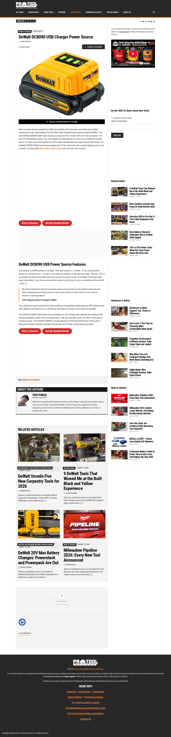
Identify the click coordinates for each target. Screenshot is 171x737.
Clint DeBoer (26, 41)
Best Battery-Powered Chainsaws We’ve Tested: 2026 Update (141, 234)
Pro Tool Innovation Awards (85, 702)
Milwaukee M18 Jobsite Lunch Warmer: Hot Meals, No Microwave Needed (141, 410)
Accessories (75, 12)
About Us (127, 12)
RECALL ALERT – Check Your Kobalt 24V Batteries (141, 440)
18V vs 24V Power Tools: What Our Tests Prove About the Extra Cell (140, 250)
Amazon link (124, 32)
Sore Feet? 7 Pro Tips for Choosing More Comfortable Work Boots (141, 326)
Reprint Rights (75, 697)
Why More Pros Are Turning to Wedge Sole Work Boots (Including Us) (141, 357)
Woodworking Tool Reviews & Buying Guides (34, 468)
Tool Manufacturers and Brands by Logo (85, 708)
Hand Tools (48, 12)
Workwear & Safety (94, 12)
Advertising (84, 691)
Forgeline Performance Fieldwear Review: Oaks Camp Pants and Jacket (140, 341)
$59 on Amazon (30, 223)
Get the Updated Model (57, 223)
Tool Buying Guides (93, 697)
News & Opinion (24, 32)
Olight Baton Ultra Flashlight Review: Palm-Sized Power (140, 372)
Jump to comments (94, 47)
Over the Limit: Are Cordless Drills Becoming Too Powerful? (141, 426)
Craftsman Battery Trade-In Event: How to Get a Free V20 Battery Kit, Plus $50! (141, 454)
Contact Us (85, 719)
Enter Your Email (119, 121)
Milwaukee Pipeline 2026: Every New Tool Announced (82, 555)
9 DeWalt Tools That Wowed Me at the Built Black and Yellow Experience (83, 481)
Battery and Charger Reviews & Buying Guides (35, 544)
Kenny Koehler (71, 493)
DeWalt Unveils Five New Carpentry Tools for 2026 (38, 481)
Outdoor (61, 12)
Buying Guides (112, 12)
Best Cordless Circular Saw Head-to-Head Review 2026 (142, 205)
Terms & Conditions (95, 669)
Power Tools (33, 12)
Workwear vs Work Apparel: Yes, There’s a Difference (139, 310)
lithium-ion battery (31, 379)
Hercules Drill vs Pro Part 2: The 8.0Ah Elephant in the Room (142, 219)
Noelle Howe (25, 491)
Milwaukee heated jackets (50, 148)
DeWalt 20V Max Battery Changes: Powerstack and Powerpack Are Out (38, 557)
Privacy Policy (79, 669)
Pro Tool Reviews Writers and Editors (85, 713)
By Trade (19, 12)
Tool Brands (98, 691)
